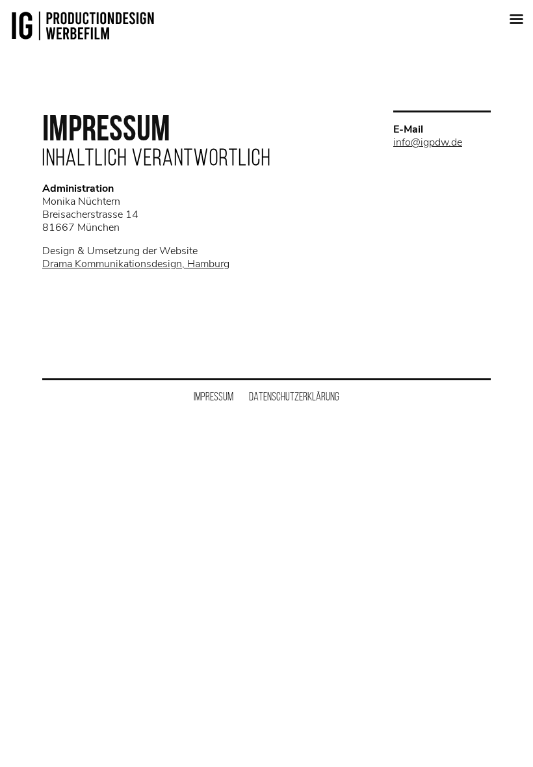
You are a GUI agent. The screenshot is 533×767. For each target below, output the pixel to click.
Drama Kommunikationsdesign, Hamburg (135, 264)
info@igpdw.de (427, 142)
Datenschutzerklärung (294, 396)
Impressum (213, 396)
